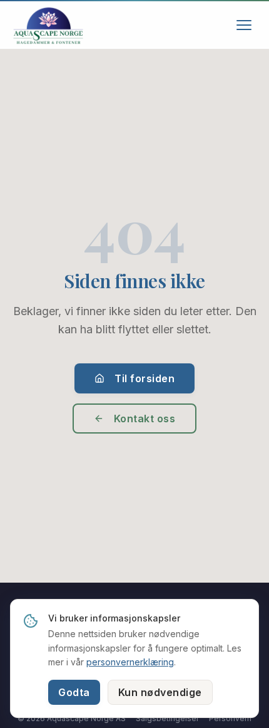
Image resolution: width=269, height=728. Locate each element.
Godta (74, 692)
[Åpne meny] (243, 25)
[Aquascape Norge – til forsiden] (48, 25)
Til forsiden (144, 378)
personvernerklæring (130, 662)
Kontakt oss (145, 418)
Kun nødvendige (160, 692)
